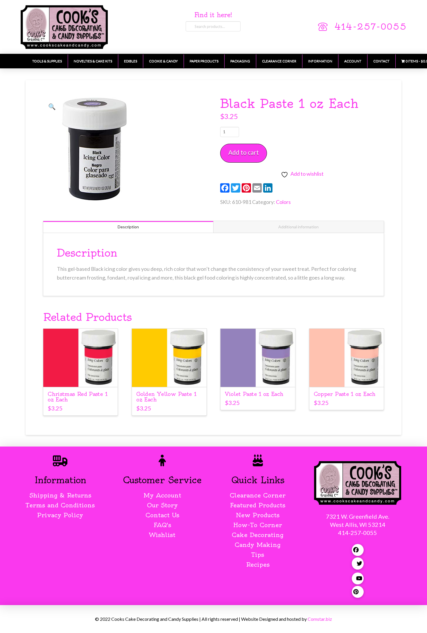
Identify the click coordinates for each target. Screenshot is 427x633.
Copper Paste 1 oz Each (345, 394)
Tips (258, 554)
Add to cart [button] (80, 377)
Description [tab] (128, 226)
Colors (283, 202)
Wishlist (162, 534)
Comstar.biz (320, 619)
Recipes (258, 564)
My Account (162, 495)
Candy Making (258, 544)
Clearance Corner (258, 495)
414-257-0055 (370, 27)
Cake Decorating (258, 534)
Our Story (162, 505)
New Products (257, 515)
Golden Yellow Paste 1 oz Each (166, 397)
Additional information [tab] (298, 226)
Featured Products (257, 505)
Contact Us (162, 515)
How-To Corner (257, 525)
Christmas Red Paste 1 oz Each (77, 397)
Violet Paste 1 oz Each (254, 394)
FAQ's (162, 525)
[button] (52, 106)
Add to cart (243, 152)
